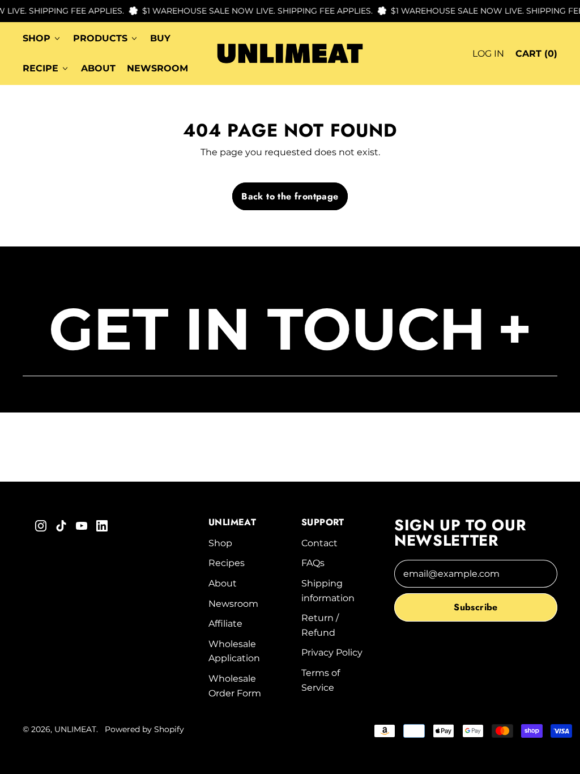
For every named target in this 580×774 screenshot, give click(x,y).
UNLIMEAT (75, 729)
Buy (160, 38)
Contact (319, 543)
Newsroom (157, 68)
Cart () (536, 57)
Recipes (226, 563)
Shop (220, 543)
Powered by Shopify (144, 729)
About (98, 68)
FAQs (313, 563)
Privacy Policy (331, 652)
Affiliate (225, 623)
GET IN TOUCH (290, 329)
